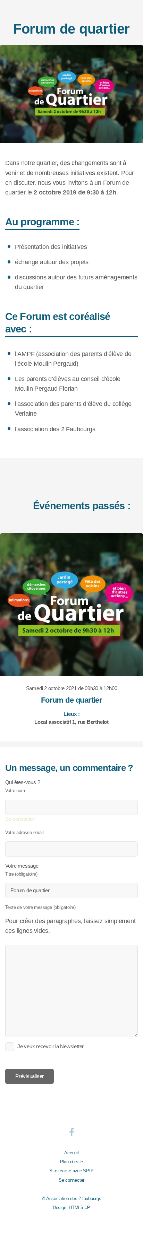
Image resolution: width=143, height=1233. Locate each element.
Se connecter (19, 819)
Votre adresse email (24, 832)
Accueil (71, 1152)
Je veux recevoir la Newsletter (50, 1046)
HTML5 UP (79, 1207)
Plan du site (71, 1161)
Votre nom (15, 790)
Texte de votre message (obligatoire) (40, 907)
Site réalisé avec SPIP (71, 1170)
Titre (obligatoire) (21, 874)
